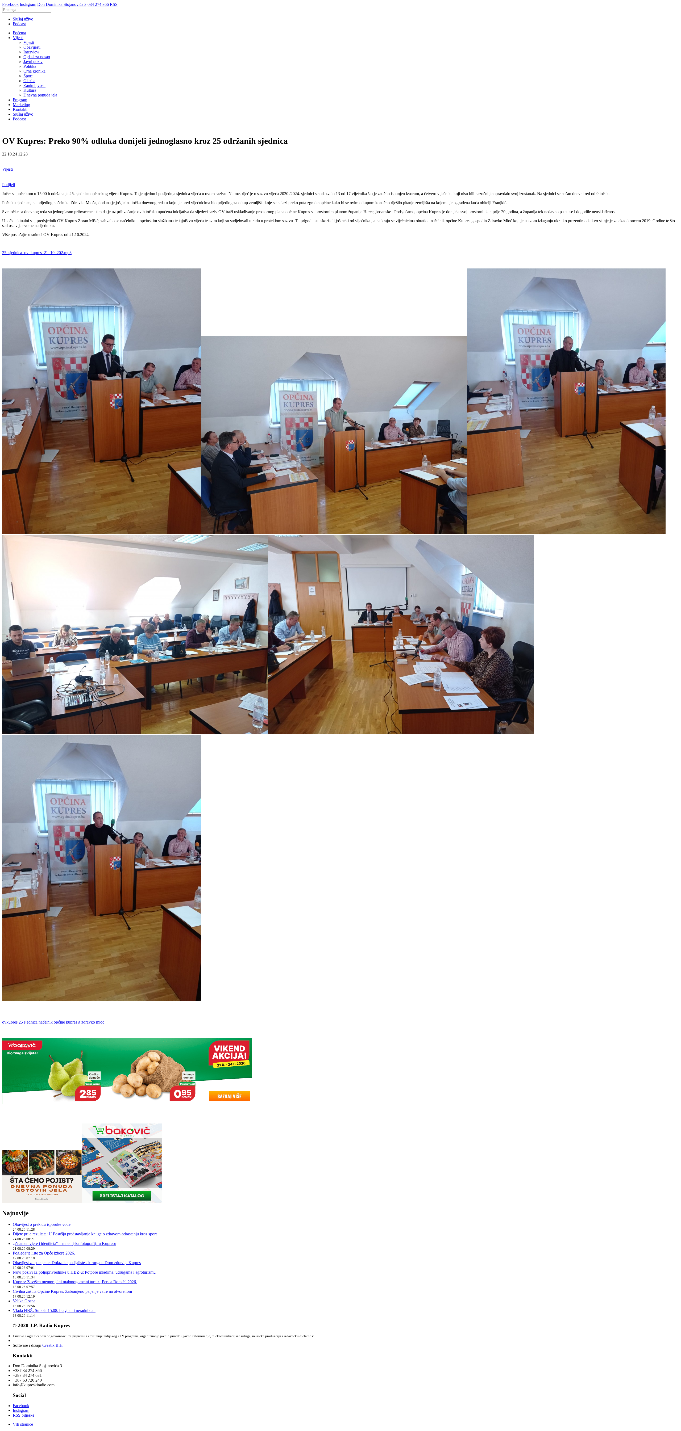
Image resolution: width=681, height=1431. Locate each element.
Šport (27, 76)
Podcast (19, 24)
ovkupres (10, 1022)
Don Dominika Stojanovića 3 (61, 4)
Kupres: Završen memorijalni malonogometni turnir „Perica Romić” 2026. (75, 1282)
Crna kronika (34, 71)
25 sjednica (28, 1022)
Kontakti (20, 109)
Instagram (28, 4)
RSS (114, 4)
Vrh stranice (23, 1424)
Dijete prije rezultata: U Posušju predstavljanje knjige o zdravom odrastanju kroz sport (85, 1234)
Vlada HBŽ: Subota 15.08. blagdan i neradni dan (54, 1310)
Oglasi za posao (36, 56)
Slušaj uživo (23, 19)
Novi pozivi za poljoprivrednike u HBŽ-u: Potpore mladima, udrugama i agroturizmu (84, 1272)
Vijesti (18, 37)
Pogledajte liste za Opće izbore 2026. (44, 1253)
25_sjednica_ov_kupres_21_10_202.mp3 (37, 252)
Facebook (10, 4)
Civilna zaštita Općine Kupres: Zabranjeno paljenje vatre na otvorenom (72, 1291)
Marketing (21, 104)
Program (20, 100)
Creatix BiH (52, 1345)
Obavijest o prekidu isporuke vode (41, 1224)
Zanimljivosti (34, 85)
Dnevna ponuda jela (40, 95)
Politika (29, 66)
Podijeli (8, 184)
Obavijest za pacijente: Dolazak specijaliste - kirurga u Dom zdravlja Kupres (77, 1262)
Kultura (29, 90)
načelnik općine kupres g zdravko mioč (71, 1022)
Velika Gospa (24, 1301)
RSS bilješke (23, 1415)
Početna (19, 33)
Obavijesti (31, 47)
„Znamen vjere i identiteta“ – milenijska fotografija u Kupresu (64, 1243)
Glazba (29, 80)
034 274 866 (98, 4)
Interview (31, 52)
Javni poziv (33, 61)
